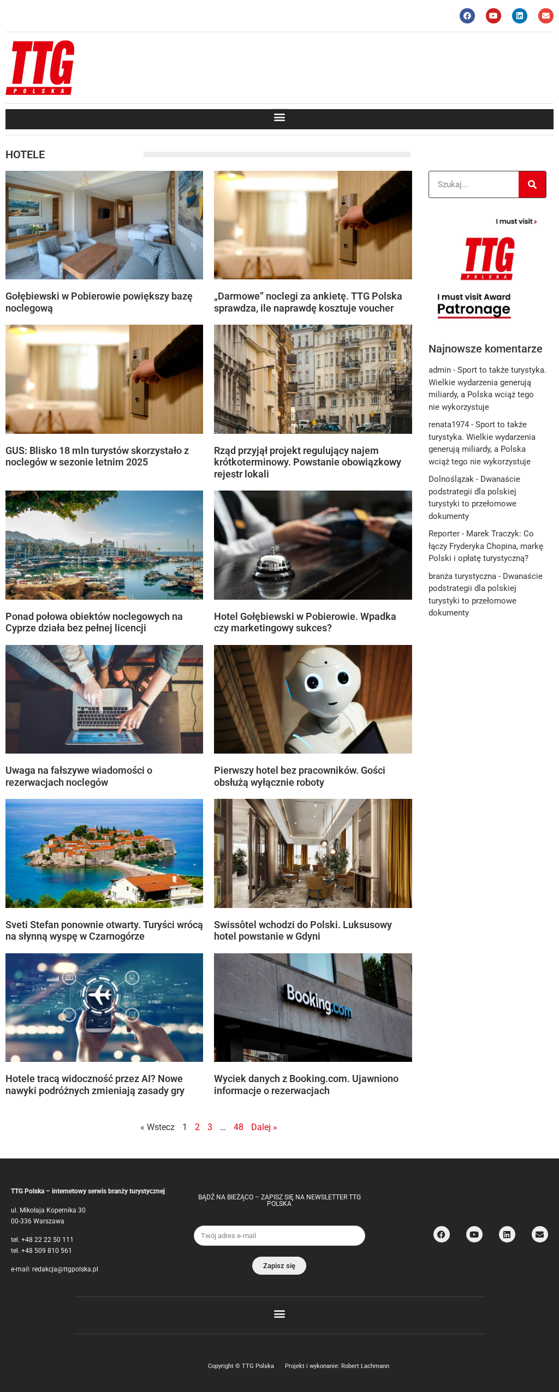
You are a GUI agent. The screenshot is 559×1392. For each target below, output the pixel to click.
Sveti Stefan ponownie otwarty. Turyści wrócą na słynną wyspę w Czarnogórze (104, 930)
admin (440, 370)
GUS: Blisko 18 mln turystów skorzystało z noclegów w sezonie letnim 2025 (97, 456)
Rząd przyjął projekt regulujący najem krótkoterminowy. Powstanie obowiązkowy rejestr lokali (307, 462)
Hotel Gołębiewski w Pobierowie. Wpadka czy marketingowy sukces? (305, 622)
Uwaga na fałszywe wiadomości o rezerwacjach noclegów (78, 776)
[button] (280, 116)
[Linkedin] (519, 15)
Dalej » (264, 1127)
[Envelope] (546, 15)
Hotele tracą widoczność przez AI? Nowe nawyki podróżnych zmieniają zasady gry (95, 1084)
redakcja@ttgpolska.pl (65, 1269)
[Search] (532, 184)
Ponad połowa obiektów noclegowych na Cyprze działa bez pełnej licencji (94, 622)
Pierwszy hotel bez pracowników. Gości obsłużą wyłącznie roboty (299, 776)
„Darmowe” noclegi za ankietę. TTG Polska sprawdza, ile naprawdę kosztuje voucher (308, 302)
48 (238, 1127)
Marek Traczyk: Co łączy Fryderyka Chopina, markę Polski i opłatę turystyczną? (486, 546)
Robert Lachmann (365, 1366)
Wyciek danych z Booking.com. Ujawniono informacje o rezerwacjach (306, 1084)
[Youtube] (493, 15)
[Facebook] (467, 15)
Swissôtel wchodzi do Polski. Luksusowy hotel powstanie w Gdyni (303, 930)
